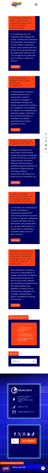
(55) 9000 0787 (23, 407)
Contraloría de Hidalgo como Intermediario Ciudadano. (20, 82)
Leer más (15, 67)
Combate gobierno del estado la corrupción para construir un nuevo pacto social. (21, 23)
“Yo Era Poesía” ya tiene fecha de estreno (25, 329)
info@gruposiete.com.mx (26, 412)
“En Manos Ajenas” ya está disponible (25, 335)
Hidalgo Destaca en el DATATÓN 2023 (21, 142)
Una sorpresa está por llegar (25, 339)
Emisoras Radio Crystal (12, 463)
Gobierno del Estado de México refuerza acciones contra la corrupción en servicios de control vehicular (21, 257)
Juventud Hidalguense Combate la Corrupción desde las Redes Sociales (21, 198)
